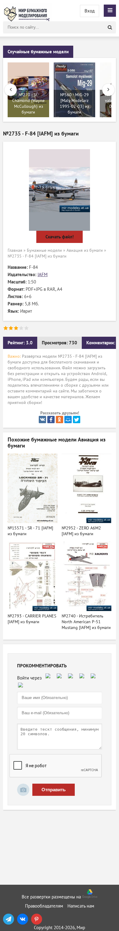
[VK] (22, 919)
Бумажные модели (44, 250)
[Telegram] (8, 919)
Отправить (53, 789)
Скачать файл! (59, 237)
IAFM (43, 274)
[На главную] (27, 10)
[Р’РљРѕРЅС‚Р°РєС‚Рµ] (42, 419)
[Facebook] (51, 419)
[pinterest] (36, 919)
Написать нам (80, 906)
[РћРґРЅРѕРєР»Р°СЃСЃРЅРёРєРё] (59, 419)
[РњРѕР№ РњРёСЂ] (68, 419)
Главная (15, 250)
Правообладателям (44, 906)
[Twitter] (76, 419)
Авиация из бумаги (85, 250)
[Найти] (110, 27)
